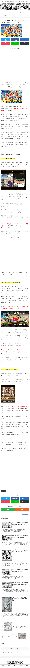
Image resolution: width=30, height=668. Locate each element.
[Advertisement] (15, 66)
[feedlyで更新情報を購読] (8, 509)
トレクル (4, 491)
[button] (27, 332)
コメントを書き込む (15, 648)
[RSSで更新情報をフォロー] (22, 509)
